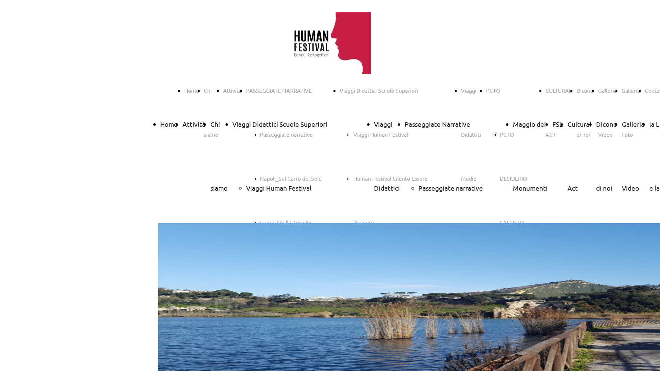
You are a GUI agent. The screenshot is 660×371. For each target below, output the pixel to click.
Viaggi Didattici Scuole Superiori (379, 90)
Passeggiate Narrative (437, 124)
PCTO (493, 90)
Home (191, 90)
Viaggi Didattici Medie (387, 188)
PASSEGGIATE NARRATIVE (279, 90)
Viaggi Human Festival (278, 188)
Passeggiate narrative (450, 188)
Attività (232, 90)
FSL (557, 124)
